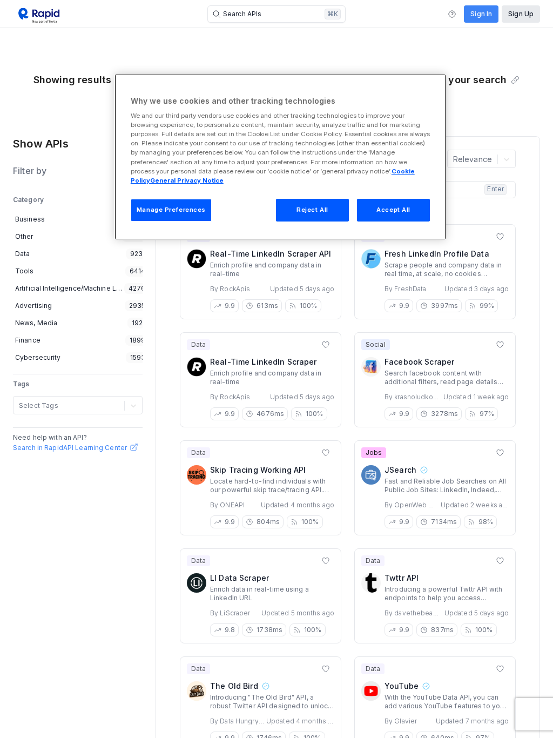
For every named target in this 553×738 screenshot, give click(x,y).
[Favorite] (500, 236)
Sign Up (521, 14)
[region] (280, 157)
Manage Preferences (171, 209)
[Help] (452, 14)
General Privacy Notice (187, 180)
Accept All (393, 209)
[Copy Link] (515, 80)
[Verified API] (423, 470)
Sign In (481, 14)
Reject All (312, 209)
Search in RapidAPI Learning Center (70, 448)
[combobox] (20, 405)
